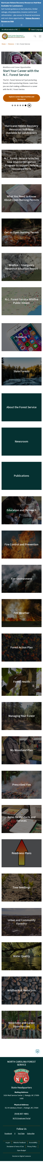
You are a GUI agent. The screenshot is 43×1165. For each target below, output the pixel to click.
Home (4, 44)
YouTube (21, 1133)
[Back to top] (37, 1052)
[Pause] (29, 105)
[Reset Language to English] (29, 29)
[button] (33, 36)
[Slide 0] (12, 105)
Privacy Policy (31, 1146)
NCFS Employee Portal (21, 1118)
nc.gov (8, 1142)
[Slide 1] (15, 105)
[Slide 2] (17, 105)
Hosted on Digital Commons (21, 1156)
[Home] (13, 34)
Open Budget (21, 1150)
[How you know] (19, 29)
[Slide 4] (23, 105)
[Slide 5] (25, 105)
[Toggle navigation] (40, 36)
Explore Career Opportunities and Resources (21, 98)
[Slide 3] (20, 105)
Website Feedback (19, 1142)
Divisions (11, 44)
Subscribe (30, 1133)
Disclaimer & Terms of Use (15, 1146)
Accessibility (33, 1142)
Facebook (8, 1133)
